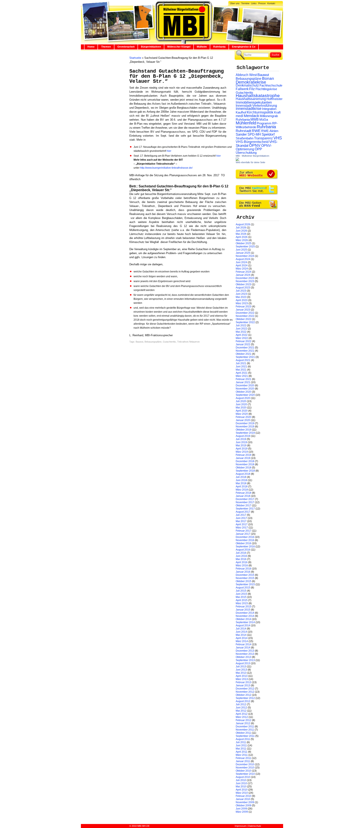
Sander (241, 134)
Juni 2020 (241, 404)
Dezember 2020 (245, 385)
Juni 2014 (241, 631)
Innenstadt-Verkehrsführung (256, 105)
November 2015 (245, 578)
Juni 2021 (241, 366)
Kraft (277, 112)
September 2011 (245, 736)
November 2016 (245, 540)
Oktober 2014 (243, 619)
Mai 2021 (241, 369)
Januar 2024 (243, 274)
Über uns (235, 3)
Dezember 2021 (245, 347)
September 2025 (245, 246)
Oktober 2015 (243, 581)
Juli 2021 (241, 363)
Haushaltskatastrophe (258, 95)
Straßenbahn (244, 138)
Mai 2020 (241, 407)
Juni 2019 (241, 442)
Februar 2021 (243, 379)
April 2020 (242, 410)
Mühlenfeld (246, 123)
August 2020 (243, 398)
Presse (262, 3)
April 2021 (242, 372)
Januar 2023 (243, 309)
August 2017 (243, 511)
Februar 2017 (243, 530)
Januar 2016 (243, 571)
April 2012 (242, 713)
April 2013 (242, 676)
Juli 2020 (241, 401)
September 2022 (245, 322)
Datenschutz (254, 826)
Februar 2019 (243, 454)
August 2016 (243, 549)
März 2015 (242, 603)
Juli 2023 (241, 290)
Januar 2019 (243, 458)
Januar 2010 (243, 799)
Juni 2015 (241, 593)
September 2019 (245, 432)
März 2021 (242, 376)
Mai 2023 (241, 297)
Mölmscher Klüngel (178, 46)
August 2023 (243, 287)
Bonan (268, 78)
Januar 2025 (243, 252)
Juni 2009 (241, 808)
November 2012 (245, 691)
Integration (269, 109)
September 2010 (245, 773)
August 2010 (243, 777)
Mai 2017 (241, 521)
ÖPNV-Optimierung (254, 147)
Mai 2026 (241, 233)
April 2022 (242, 334)
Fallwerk (242, 89)
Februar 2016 (243, 568)
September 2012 (245, 698)
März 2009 (242, 811)
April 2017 (242, 524)
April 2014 (242, 638)
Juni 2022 (241, 328)
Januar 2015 (243, 609)
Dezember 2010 (245, 764)
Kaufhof (241, 112)
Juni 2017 (241, 518)
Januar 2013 (243, 685)
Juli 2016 (241, 552)
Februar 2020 (243, 417)
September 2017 (245, 508)
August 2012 (243, 701)
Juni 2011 (241, 745)
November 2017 (245, 502)
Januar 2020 (243, 420)
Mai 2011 (241, 748)
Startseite (135, 57)
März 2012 (242, 717)
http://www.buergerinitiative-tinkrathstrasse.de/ (166, 167)
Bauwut (139, 341)
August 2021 (243, 360)
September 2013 (245, 660)
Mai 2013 (241, 672)
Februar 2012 (243, 720)
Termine (245, 3)
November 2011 (245, 729)
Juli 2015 (241, 590)
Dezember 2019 (245, 423)
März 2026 (242, 240)
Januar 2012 (243, 723)
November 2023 (245, 281)
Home (91, 46)
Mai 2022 (241, 331)
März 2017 (242, 527)
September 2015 (245, 584)
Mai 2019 (241, 445)
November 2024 (245, 256)
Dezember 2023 (245, 278)
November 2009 (245, 802)
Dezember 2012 (245, 688)
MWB (254, 119)
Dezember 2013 (245, 650)
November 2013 (245, 653)
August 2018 (243, 473)
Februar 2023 (243, 306)
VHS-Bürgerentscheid (252, 142)
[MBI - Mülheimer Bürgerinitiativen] (237, 160)
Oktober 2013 (243, 657)
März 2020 (242, 413)
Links (254, 3)
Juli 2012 (241, 704)
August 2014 (243, 625)
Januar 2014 (243, 647)
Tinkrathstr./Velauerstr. (188, 341)
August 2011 (243, 739)
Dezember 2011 (245, 726)
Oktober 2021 (243, 353)
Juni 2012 (241, 707)
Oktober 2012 (243, 694)
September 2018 (245, 470)
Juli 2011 (241, 742)
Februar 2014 (243, 644)
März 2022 (242, 338)
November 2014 (245, 616)
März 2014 (242, 641)
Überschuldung (246, 152)
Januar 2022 (243, 344)
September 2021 (245, 357)
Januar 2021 (243, 382)
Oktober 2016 (243, 543)
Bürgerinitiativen (151, 46)
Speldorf (268, 134)
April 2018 (242, 486)
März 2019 (242, 451)
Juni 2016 (241, 556)
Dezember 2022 (245, 312)
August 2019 (243, 436)
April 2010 (242, 789)
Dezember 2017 (245, 499)
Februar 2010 (243, 796)
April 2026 (242, 237)
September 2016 (245, 546)
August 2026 (243, 224)
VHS (277, 138)
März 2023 (242, 303)
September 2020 (245, 394)
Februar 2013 (243, 682)
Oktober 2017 (243, 505)
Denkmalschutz (247, 85)
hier (168, 150)
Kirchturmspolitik (260, 112)
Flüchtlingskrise (266, 89)
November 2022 (245, 316)
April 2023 (242, 300)
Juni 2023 (241, 293)
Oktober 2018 (243, 467)
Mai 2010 (241, 786)
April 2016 (242, 562)
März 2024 (242, 268)
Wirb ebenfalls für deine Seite (250, 162)
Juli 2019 (241, 439)
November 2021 (245, 350)
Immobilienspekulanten (254, 102)
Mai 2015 (241, 597)
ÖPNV (255, 145)
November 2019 (245, 426)
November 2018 (245, 464)
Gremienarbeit (126, 46)
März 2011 (242, 754)
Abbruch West (246, 75)
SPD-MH (254, 134)
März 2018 (242, 489)
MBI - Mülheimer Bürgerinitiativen (252, 156)
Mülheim (202, 46)
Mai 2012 (241, 710)
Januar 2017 (243, 533)
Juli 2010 (241, 780)
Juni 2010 (241, 783)
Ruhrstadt (243, 131)
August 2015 (243, 587)
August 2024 (243, 259)
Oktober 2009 (243, 805)
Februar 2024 (243, 271)
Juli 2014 (241, 628)
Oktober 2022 (243, 319)
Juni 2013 (241, 669)
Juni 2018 (241, 480)
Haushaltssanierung (251, 99)
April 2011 (241, 751)
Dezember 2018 (245, 461)
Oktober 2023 (243, 284)
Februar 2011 (243, 758)
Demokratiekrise (251, 82)
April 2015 (242, 600)
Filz (252, 89)
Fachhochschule (271, 85)
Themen (106, 46)
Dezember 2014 (245, 612)
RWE (256, 130)
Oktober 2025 (243, 243)
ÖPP (258, 149)
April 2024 (242, 265)
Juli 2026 (241, 227)
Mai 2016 (241, 559)
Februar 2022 (243, 341)
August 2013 (243, 663)
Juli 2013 (241, 666)
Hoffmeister (274, 99)
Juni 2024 (241, 262)
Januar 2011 (243, 761)
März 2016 (242, 565)
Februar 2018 (243, 492)
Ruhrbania (219, 46)
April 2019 (242, 448)
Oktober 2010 (243, 770)
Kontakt (271, 3)
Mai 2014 (241, 634)
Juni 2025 (241, 249)
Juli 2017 (241, 514)
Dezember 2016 (245, 537)
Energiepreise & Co (243, 46)
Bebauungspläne (153, 341)
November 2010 (245, 767)
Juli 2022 (241, 325)
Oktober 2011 (243, 732)
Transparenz (263, 138)
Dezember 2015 (245, 574)
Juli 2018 (241, 477)
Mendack (251, 116)
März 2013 (242, 679)
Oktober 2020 (243, 391)
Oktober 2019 (243, 429)
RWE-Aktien (269, 131)
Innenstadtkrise (248, 109)
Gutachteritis (169, 341)
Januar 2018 (243, 496)
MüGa (263, 119)
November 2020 (245, 388)
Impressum (240, 826)
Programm (264, 123)
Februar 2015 (243, 606)
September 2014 (245, 622)
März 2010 (242, 792)
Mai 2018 (241, 483)
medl (239, 116)
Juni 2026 (241, 230)
